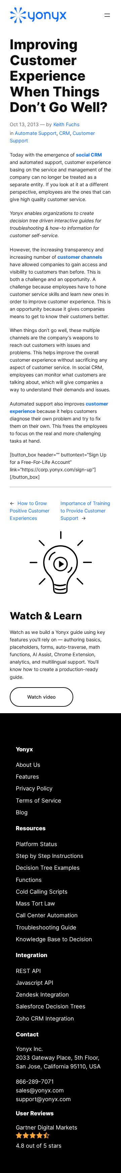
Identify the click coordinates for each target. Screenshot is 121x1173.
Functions (29, 879)
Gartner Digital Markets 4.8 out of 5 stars (46, 1136)
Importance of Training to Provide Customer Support (85, 510)
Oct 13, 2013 (24, 124)
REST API (28, 971)
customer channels (79, 257)
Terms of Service (38, 800)
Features (27, 776)
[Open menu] (107, 15)
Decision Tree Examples (48, 867)
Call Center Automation (47, 915)
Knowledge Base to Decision (54, 939)
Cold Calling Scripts (42, 891)
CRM (64, 133)
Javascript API (34, 982)
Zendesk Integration (42, 994)
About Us (28, 764)
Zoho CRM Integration (45, 1018)
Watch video (41, 697)
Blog (22, 812)
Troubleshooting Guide (46, 927)
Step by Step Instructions (49, 856)
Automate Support (35, 133)
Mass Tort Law (35, 903)
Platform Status (36, 844)
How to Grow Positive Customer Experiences (29, 510)
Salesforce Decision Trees (50, 1006)
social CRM (89, 155)
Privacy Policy (34, 788)
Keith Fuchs (66, 124)
